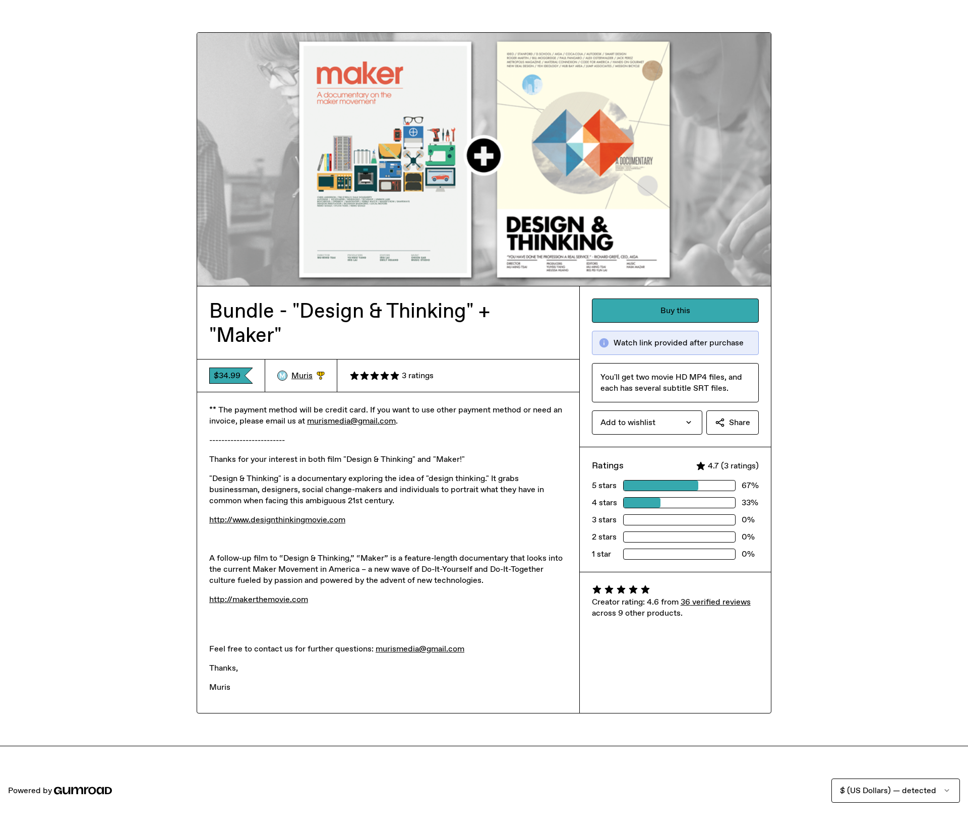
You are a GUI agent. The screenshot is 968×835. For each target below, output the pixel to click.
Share (739, 422)
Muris (308, 376)
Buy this (675, 310)
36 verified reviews (716, 602)
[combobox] (647, 422)
